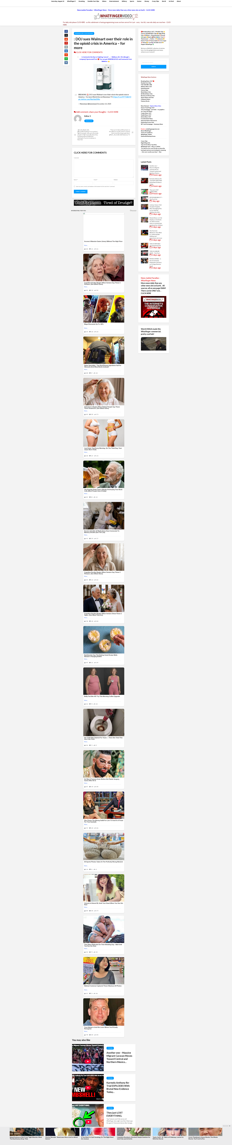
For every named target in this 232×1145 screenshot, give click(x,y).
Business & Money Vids (148, 95)
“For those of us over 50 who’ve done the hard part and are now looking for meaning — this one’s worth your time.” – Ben (153, 150)
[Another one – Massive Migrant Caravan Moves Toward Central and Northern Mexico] (88, 1057)
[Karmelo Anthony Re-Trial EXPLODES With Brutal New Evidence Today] (88, 1087)
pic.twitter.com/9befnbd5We (89, 99)
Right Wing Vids (145, 143)
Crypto (144, 37)
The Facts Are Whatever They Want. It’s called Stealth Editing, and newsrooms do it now (156, 234)
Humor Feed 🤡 (145, 41)
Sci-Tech (171, 1)
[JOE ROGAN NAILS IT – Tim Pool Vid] (144, 199)
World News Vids (146, 92)
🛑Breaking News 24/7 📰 (148, 31)
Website (116, 179)
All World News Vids (147, 94)
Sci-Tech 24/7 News (146, 111)
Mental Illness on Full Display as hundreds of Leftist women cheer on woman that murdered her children (156, 221)
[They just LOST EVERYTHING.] (88, 1117)
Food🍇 (150, 42)
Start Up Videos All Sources (149, 120)
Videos (104, 1)
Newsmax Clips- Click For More (84, 33)
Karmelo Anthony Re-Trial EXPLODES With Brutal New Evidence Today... (118, 1087)
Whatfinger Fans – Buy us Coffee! (150, 146)
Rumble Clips (159, 31)
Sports (132, 1)
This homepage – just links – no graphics (152, 109)
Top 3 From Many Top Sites (149, 145)
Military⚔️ (148, 35)
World (164, 1)
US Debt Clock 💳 (158, 42)
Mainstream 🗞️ (145, 39)
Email (95, 179)
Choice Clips (144, 90)
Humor (139, 1)
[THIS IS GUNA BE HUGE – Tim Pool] (144, 253)
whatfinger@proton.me (150, 129)
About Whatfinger (146, 131)
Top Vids (110, 1048)
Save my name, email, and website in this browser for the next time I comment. (95, 186)
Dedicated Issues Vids (147, 122)
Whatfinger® (71, 1)
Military (124, 1)
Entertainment (114, 1)
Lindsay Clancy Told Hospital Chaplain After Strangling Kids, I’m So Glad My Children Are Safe (156, 208)
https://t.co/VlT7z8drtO (122, 97)
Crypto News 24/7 (146, 113)
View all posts (89, 121)
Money (147, 1)
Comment (76, 157)
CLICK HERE (81, 22)
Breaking (82, 1)
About (179, 1)
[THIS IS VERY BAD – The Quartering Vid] (144, 245)
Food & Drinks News (147, 118)
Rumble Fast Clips (93, 1)
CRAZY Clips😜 (154, 33)
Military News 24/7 (146, 86)
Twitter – (152, 39)
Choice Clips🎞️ (145, 33)
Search (153, 66)
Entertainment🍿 (156, 35)
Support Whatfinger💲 (147, 44)
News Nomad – (151, 106)
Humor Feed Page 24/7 (147, 108)
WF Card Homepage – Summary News (152, 124)
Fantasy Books (145, 101)
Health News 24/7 (146, 115)
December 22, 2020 (104, 104)
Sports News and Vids (147, 97)
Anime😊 (145, 42)
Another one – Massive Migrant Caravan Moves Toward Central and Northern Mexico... (119, 1057)
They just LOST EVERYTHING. (114, 1114)
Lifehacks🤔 (161, 39)
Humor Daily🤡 (154, 41)
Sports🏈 (150, 37)
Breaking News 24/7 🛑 (147, 81)
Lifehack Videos (145, 99)
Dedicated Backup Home (148, 136)
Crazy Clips (155, 1)
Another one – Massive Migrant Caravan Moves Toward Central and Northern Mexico (155, 169)
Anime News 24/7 (146, 117)
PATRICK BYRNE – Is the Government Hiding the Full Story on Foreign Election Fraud (156, 262)
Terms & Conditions (147, 132)
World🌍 (156, 37)
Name (76, 179)
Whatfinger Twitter (146, 134)
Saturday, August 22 (57, 1)
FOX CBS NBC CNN (146, 85)
